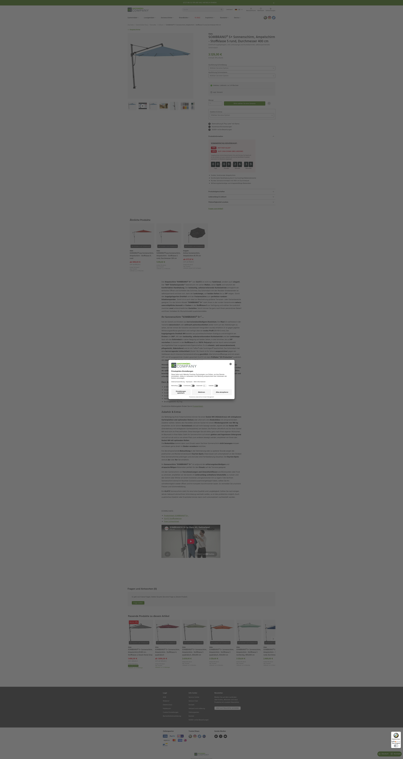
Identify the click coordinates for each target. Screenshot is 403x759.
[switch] (396, 746)
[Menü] (399, 733)
